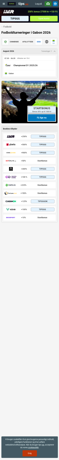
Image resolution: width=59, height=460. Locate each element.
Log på (38, 3)
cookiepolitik (33, 447)
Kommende (14, 42)
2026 (39, 42)
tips (23, 4)
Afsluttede (27, 42)
